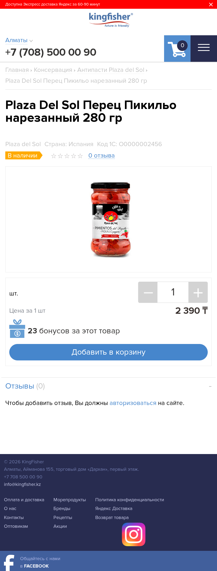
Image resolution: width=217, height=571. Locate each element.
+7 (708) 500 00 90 (50, 52)
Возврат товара (112, 517)
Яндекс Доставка (113, 508)
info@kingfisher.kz (22, 484)
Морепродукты (69, 500)
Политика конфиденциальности (129, 500)
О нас (10, 508)
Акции (60, 526)
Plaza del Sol (23, 144)
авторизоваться (133, 403)
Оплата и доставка (24, 500)
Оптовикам (16, 526)
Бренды (61, 508)
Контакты (14, 517)
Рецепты (62, 517)
